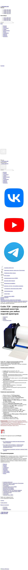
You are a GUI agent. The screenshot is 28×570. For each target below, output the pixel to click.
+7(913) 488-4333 (7, 17)
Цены (4, 318)
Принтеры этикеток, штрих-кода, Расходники (14, 270)
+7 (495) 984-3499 (4, 161)
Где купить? (5, 28)
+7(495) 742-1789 (7, 11)
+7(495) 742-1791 (7, 13)
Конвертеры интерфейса (9, 283)
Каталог (5, 25)
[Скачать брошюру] (3, 433)
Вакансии (5, 508)
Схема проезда (4, 502)
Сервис (4, 29)
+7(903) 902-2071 (7, 19)
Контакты (5, 36)
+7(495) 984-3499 (7, 9)
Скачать (5, 27)
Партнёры (5, 469)
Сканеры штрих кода (9, 267)
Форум (4, 31)
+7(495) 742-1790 (7, 12)
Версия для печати (5, 504)
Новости (5, 34)
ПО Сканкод (7, 275)
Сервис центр (6, 471)
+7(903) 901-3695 (7, 20)
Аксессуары (7, 293)
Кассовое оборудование (9, 280)
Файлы (4, 319)
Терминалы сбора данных (10, 273)
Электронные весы (8, 291)
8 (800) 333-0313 (4, 513)
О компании (6, 32)
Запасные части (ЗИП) (9, 296)
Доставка (5, 507)
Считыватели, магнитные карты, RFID (13, 288)
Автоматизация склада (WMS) (11, 278)
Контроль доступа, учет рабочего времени (13, 285)
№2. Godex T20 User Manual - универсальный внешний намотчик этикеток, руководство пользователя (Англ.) (13, 446)
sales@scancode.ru (7, 509)
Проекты (5, 35)
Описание (5, 316)
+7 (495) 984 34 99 (5, 6)
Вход (2, 23)
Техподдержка (6, 30)
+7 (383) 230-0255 (4, 163)
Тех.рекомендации (7, 320)
